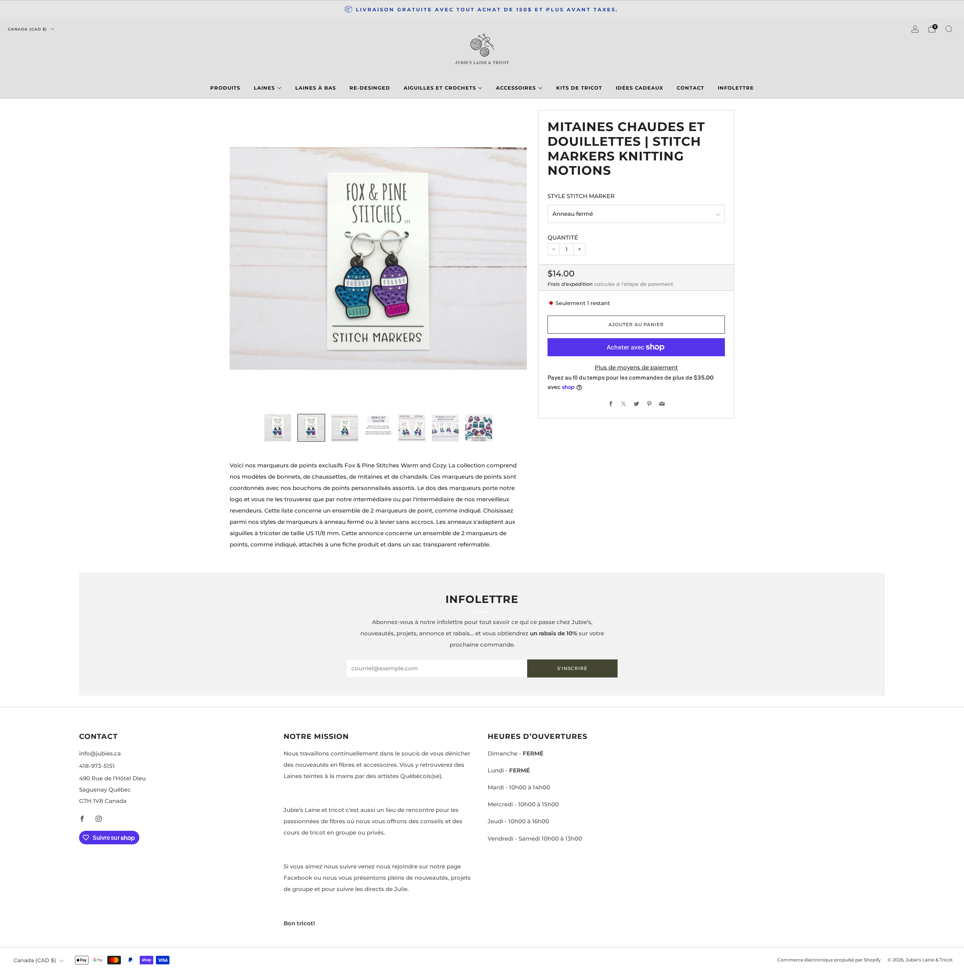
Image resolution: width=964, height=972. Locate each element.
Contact (690, 88)
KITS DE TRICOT (579, 88)
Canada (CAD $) (28, 29)
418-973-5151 (97, 765)
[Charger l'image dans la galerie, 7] (479, 428)
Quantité (563, 237)
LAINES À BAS (315, 88)
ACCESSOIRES (516, 88)
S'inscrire (572, 668)
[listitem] (482, 9)
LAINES (264, 88)
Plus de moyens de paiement (636, 367)
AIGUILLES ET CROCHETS (440, 88)
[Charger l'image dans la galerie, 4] (378, 428)
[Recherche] (949, 29)
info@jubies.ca (100, 753)
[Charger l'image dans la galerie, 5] (412, 428)
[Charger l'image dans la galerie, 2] (311, 428)
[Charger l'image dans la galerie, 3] (345, 428)
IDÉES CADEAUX (639, 88)
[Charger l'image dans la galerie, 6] (445, 428)
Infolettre (736, 88)
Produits (225, 88)
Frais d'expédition (570, 284)
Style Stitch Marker (581, 196)
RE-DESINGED (369, 88)
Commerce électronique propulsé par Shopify (829, 960)
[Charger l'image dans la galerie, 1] (278, 428)
